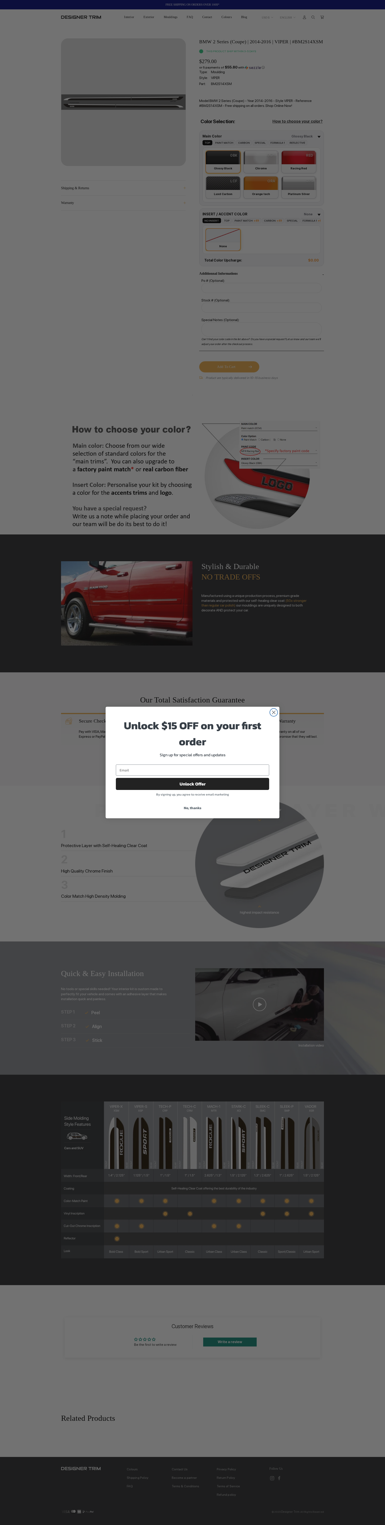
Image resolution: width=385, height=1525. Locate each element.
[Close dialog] (274, 712)
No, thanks (192, 807)
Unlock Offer (193, 784)
